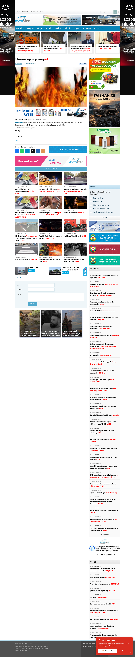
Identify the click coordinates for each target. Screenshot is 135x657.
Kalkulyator (25, 12)
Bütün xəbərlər (104, 534)
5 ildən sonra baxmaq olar (101, 205)
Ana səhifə (20, 28)
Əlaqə (41, 12)
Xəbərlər (49, 28)
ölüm (17, 141)
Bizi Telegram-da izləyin (69, 149)
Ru (118, 12)
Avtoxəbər (30, 29)
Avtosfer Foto (99, 28)
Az (115, 12)
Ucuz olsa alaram (98, 198)
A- (80, 64)
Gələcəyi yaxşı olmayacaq (101, 209)
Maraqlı (77, 29)
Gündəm (40, 29)
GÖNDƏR (32, 304)
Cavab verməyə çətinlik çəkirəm (103, 212)
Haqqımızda (34, 12)
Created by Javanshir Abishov (92, 646)
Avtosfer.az (19, 123)
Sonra (124, 651)
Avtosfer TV (87, 28)
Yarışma (18, 12)
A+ (85, 64)
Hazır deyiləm (97, 202)
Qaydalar (58, 28)
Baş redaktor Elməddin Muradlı (92, 644)
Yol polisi (67, 28)
